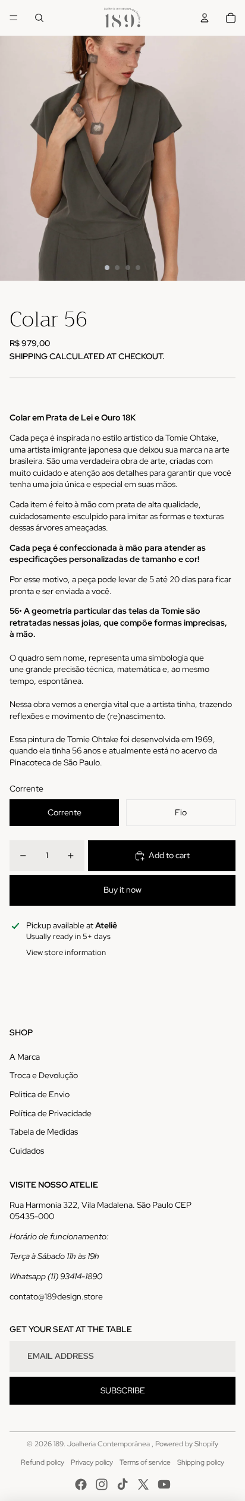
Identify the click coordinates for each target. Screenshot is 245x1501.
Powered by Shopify (186, 1444)
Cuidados (27, 1150)
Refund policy (42, 1462)
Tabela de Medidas (44, 1131)
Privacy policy (92, 1462)
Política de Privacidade (51, 1113)
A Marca (25, 1056)
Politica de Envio (40, 1094)
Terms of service (145, 1462)
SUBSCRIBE (122, 1390)
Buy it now (122, 889)
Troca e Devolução (44, 1075)
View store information (66, 952)
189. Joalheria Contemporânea (103, 1444)
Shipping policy (200, 1462)
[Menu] (13, 18)
